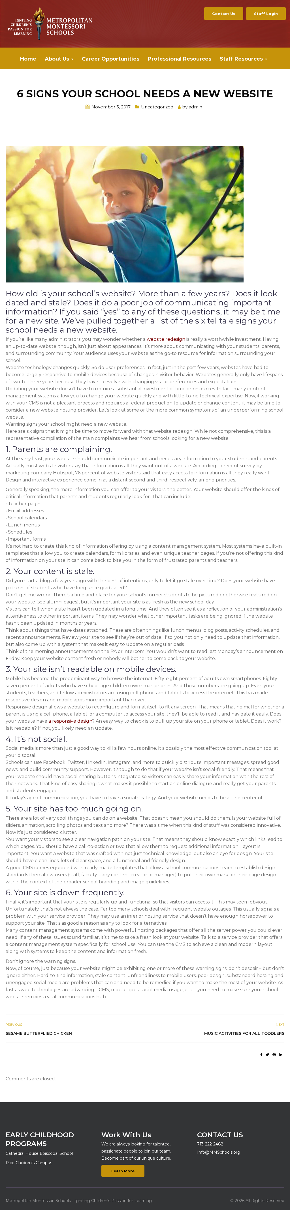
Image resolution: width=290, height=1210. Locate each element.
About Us (57, 59)
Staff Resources (241, 59)
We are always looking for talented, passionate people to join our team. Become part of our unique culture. (136, 1151)
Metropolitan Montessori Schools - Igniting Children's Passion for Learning (79, 1200)
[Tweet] (267, 1054)
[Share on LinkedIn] (280, 1054)
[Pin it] (274, 1054)
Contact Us (223, 13)
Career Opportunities (110, 59)
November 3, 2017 (111, 107)
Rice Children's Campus (29, 1162)
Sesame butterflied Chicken (39, 1033)
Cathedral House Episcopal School (39, 1153)
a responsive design (70, 721)
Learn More (123, 1171)
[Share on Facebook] (261, 1054)
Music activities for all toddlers (244, 1033)
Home (28, 59)
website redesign (166, 339)
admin (195, 107)
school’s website (99, 293)
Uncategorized (157, 107)
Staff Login (266, 13)
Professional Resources (179, 59)
